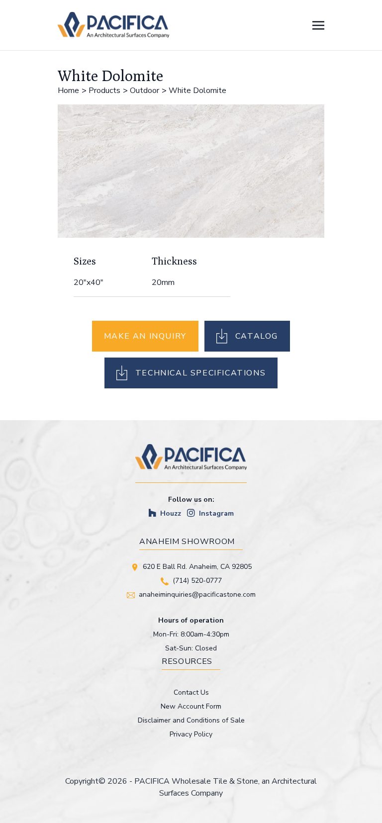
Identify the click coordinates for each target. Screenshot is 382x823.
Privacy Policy (191, 734)
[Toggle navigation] (318, 24)
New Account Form (191, 706)
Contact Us (191, 692)
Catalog (256, 336)
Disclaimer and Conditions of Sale (191, 720)
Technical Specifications (200, 372)
